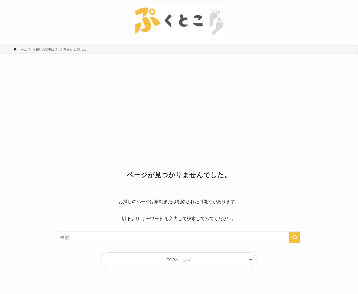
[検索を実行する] (294, 237)
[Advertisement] (179, 96)
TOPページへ (179, 259)
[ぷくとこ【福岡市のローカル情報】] (179, 21)
